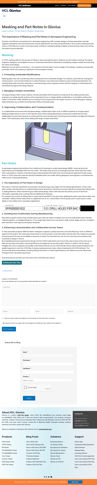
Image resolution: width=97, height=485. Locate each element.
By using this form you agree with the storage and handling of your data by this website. (32, 323)
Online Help (79, 442)
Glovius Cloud (55, 456)
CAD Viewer (6, 442)
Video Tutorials (80, 447)
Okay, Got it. (75, 482)
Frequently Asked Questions (84, 444)
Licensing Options (81, 453)
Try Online (71, 5)
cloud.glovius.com (45, 429)
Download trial (84, 5)
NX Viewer (5, 447)
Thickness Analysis (32, 456)
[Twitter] (49, 477)
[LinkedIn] (46, 477)
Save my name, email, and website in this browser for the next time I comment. (29, 318)
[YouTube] (51, 477)
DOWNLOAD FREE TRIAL (12, 263)
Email (25, 352)
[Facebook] (44, 477)
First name (27, 360)
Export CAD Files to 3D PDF (35, 450)
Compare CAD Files (33, 453)
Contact (63, 5)
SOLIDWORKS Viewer (9, 450)
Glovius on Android (56, 462)
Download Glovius (56, 442)
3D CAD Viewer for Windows (24, 31)
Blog (57, 5)
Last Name (27, 368)
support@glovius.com (82, 425)
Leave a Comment (8, 31)
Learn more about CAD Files (84, 462)
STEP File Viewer (7, 464)
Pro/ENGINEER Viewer (9, 453)
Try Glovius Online (56, 444)
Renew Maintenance (57, 453)
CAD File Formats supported (84, 456)
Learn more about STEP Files (85, 459)
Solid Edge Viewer (8, 462)
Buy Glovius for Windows (58, 447)
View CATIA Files (32, 442)
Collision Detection (32, 459)
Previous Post (7, 271)
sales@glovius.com (81, 421)
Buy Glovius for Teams (57, 450)
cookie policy (63, 482)
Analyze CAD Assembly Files (36, 462)
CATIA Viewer (6, 444)
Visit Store (75, 1)
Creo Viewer (6, 456)
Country (26, 376)
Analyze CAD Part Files (34, 464)
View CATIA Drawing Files (35, 444)
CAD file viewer (23, 415)
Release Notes (79, 450)
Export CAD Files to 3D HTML (36, 447)
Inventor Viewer (7, 459)
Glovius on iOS (55, 459)
